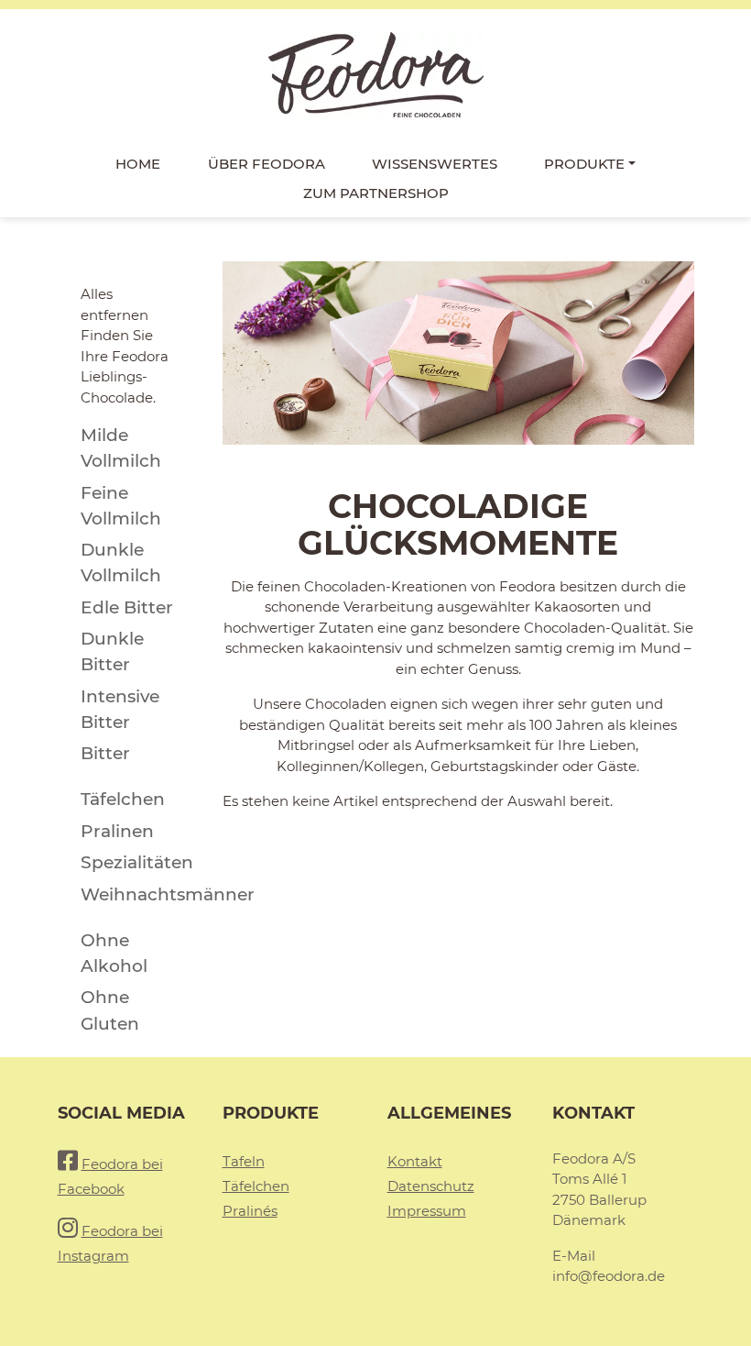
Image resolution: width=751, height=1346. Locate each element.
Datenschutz (430, 1186)
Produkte (584, 163)
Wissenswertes (434, 163)
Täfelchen (256, 1186)
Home (137, 163)
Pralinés (250, 1210)
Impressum (426, 1210)
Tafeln (244, 1161)
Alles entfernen (114, 304)
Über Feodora (266, 163)
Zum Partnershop (376, 193)
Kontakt (414, 1161)
